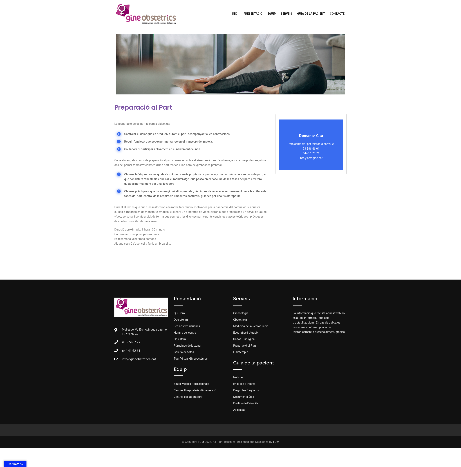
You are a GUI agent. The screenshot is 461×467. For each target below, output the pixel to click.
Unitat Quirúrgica (244, 339)
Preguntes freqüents (246, 390)
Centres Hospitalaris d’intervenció (195, 390)
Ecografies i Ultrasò (245, 332)
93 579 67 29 (131, 342)
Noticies (238, 377)
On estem (180, 339)
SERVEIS (286, 13)
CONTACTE (337, 13)
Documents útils (243, 397)
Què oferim (181, 319)
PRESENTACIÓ (252, 13)
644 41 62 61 (131, 351)
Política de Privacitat (246, 403)
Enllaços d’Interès (244, 384)
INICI (235, 13)
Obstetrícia (240, 319)
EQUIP (271, 13)
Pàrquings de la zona (187, 345)
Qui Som (179, 313)
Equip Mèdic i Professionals (191, 384)
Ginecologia (240, 313)
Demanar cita (311, 136)
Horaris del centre (185, 332)
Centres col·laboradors (188, 397)
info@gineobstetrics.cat (139, 359)
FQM (201, 442)
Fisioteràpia (240, 352)
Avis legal (239, 409)
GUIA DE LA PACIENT (311, 13)
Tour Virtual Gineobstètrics (190, 358)
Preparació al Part (244, 345)
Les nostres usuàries (187, 326)
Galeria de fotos (184, 352)
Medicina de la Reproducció (250, 326)
